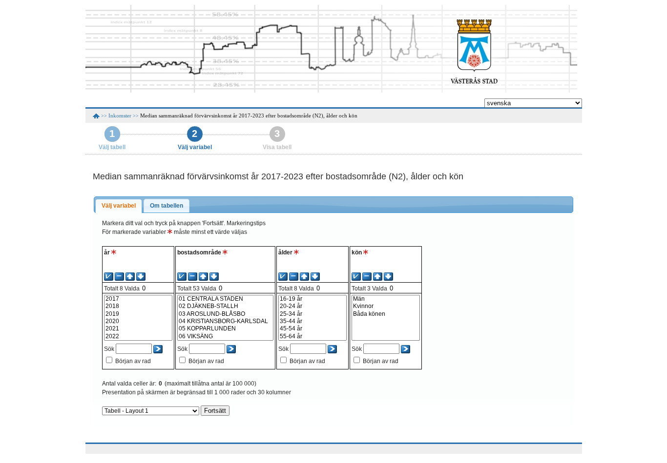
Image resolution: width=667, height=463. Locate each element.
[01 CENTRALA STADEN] (225, 299)
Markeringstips (246, 223)
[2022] (138, 336)
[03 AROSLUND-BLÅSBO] (225, 314)
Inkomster (119, 115)
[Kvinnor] (385, 306)
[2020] (138, 321)
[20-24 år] (312, 306)
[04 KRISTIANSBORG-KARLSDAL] (225, 321)
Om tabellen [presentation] (166, 205)
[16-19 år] (312, 299)
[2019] (138, 314)
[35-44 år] (312, 321)
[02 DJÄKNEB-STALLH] (225, 306)
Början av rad (133, 361)
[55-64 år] (312, 336)
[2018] (138, 306)
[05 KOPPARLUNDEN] (225, 328)
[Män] (385, 299)
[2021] (138, 328)
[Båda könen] (385, 314)
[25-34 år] (312, 314)
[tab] (118, 206)
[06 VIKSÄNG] (225, 336)
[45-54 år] (312, 328)
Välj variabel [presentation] (119, 205)
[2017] (138, 299)
